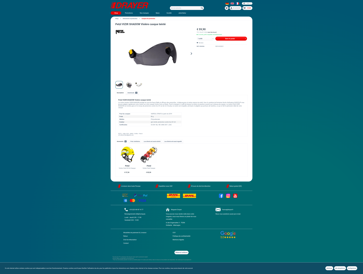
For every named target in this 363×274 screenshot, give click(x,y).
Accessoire (121, 141)
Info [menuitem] (248, 3)
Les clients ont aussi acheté (152, 141)
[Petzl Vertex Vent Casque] (149, 154)
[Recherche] (202, 8)
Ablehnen (329, 268)
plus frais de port (212, 32)
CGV (174, 232)
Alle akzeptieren (340, 268)
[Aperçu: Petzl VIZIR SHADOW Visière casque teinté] (119, 85)
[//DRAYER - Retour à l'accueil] (129, 5)
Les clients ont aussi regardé (173, 141)
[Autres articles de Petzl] (120, 32)
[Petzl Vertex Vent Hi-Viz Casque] (127, 154)
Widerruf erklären (181, 252)
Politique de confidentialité (181, 236)
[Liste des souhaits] (227, 8)
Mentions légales (178, 240)
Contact (126, 243)
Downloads (132, 93)
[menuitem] (187, 8)
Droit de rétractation (130, 240)
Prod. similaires (135, 141)
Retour (125, 236)
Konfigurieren (352, 268)
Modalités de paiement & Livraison (134, 232)
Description (120, 93)
